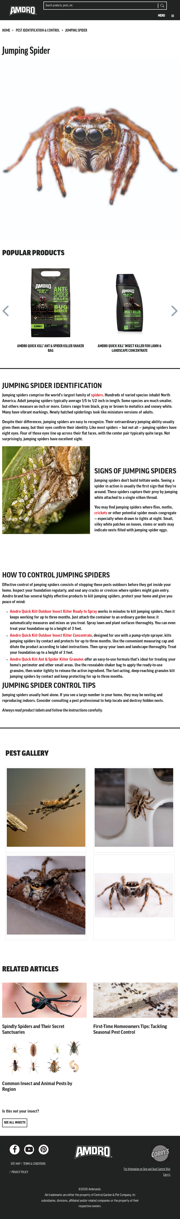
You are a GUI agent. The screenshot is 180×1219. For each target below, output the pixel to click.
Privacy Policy (19, 1172)
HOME (6, 31)
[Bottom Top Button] (169, 1212)
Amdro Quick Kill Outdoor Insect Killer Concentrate (51, 636)
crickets (100, 513)
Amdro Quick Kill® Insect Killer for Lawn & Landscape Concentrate (129, 348)
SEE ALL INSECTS (14, 1122)
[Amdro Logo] (90, 1152)
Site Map (15, 1164)
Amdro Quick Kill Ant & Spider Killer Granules (47, 660)
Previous (5, 313)
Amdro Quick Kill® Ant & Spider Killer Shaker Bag (50, 348)
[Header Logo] (23, 12)
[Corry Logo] (160, 1153)
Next (174, 313)
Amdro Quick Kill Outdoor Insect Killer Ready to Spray (53, 612)
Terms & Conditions (34, 1164)
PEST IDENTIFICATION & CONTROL (38, 31)
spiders (97, 395)
